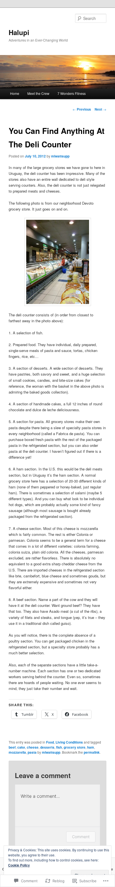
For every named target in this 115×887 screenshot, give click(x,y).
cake (21, 747)
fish (59, 747)
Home (14, 93)
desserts (47, 747)
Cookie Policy (19, 865)
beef (12, 747)
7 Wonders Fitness (72, 93)
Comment (81, 836)
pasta (32, 752)
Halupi (19, 32)
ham (90, 747)
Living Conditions (69, 742)
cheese (33, 747)
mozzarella (17, 752)
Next (100, 109)
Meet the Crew (38, 93)
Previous (82, 109)
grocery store (74, 747)
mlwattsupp (60, 156)
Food (50, 742)
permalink (92, 752)
